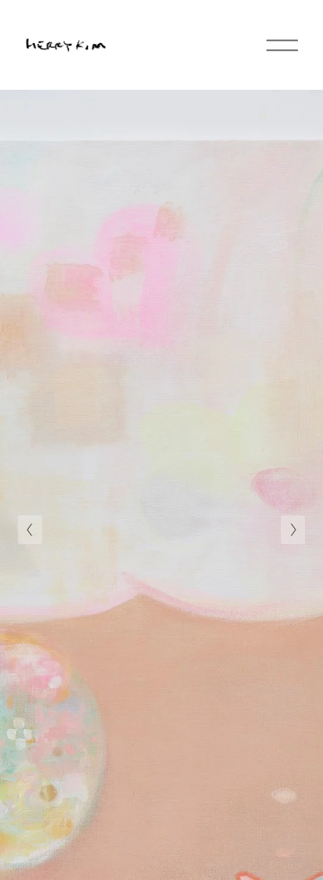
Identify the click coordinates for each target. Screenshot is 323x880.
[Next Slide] (293, 529)
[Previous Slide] (30, 529)
